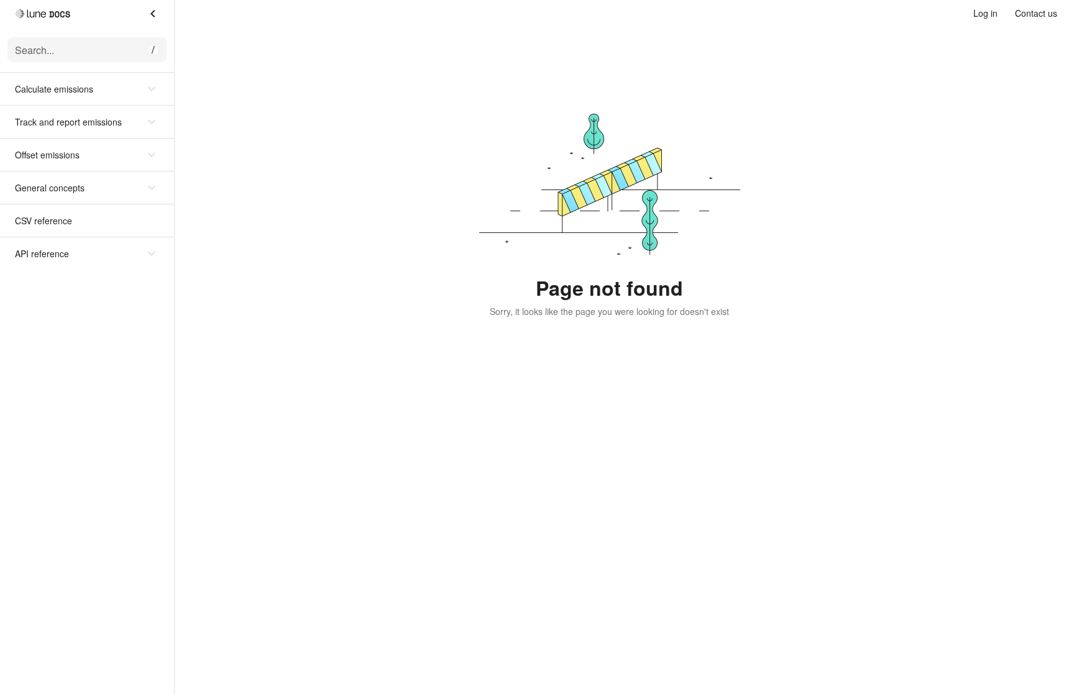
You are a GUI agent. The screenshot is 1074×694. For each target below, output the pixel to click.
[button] (87, 89)
